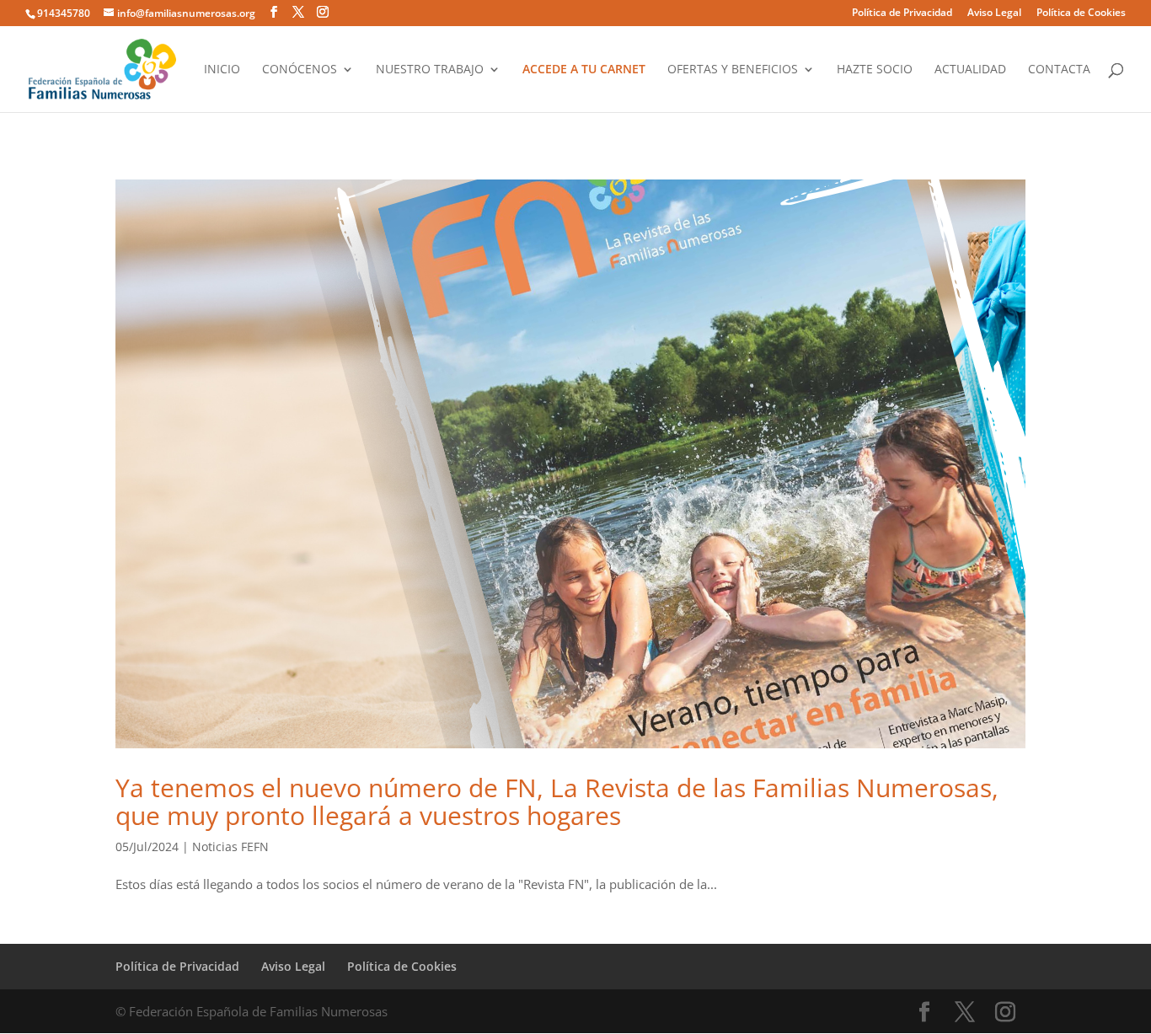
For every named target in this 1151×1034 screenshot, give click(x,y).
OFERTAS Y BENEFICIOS (732, 70)
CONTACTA (1059, 70)
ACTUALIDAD (970, 70)
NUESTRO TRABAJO (430, 70)
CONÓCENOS (299, 70)
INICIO (222, 70)
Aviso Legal (994, 13)
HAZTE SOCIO (875, 70)
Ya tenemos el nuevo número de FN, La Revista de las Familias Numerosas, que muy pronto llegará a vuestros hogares (556, 801)
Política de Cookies (1081, 13)
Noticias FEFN (230, 846)
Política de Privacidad (902, 13)
